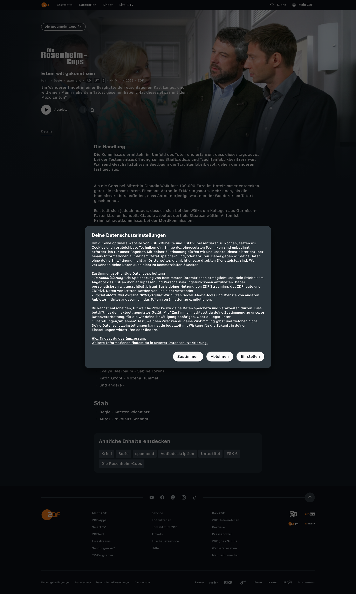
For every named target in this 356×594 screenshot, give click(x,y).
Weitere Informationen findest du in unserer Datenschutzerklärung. (150, 343)
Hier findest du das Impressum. (119, 338)
